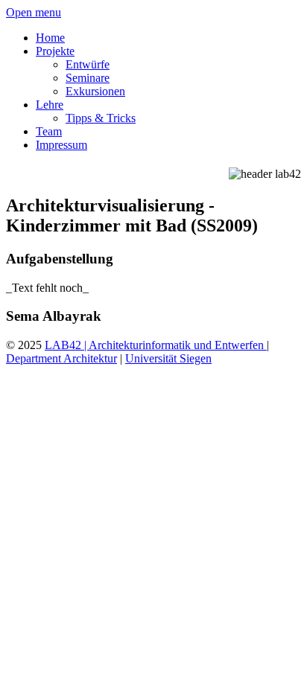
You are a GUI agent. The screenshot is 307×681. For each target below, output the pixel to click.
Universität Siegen (168, 358)
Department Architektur (61, 358)
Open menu (33, 12)
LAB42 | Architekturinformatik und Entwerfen (156, 345)
